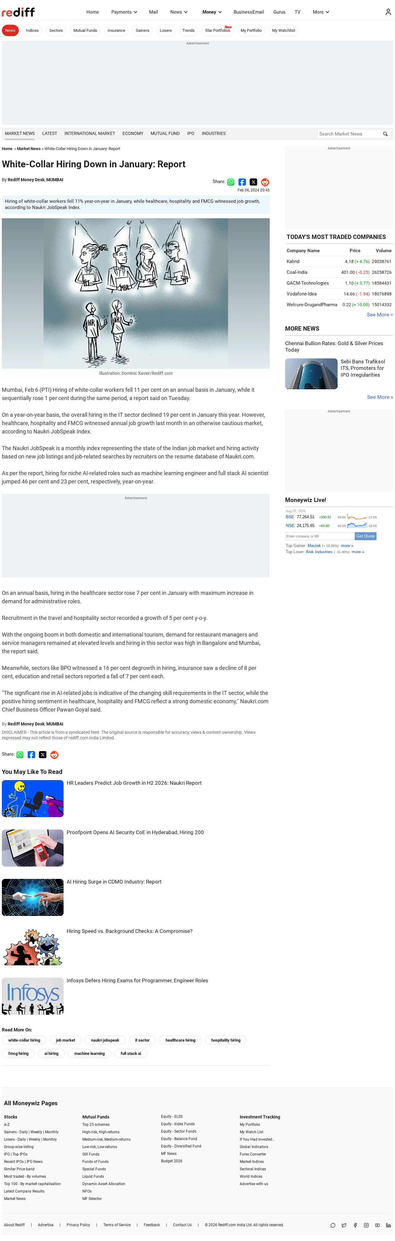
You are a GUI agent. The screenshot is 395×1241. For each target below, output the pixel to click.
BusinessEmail (249, 12)
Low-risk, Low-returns (99, 1147)
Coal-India (297, 272)
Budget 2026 (171, 1161)
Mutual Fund (165, 133)
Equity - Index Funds (178, 1124)
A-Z (7, 1124)
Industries (214, 133)
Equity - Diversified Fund (181, 1146)
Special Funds (94, 1169)
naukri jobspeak (105, 1040)
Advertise (45, 1225)
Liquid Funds (93, 1176)
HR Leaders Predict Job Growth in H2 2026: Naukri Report (134, 783)
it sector (142, 1040)
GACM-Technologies (308, 283)
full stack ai (131, 1053)
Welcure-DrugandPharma (312, 304)
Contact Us (182, 1225)
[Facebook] (355, 1226)
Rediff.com (227, 1225)
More (318, 12)
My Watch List (251, 1132)
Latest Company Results (24, 1191)
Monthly (52, 1132)
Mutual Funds (85, 30)
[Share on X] (344, 1226)
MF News (169, 1153)
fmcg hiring (18, 1053)
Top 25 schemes (96, 1124)
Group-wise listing (19, 1147)
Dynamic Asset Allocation (103, 1184)
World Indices (251, 1176)
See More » (380, 397)
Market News (20, 133)
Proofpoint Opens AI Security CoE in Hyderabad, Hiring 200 (135, 832)
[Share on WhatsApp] (333, 1226)
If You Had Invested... (257, 1139)
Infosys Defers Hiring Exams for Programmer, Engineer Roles (137, 981)
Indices (32, 30)
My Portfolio (251, 30)
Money (209, 12)
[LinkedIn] (388, 1226)
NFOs (87, 1191)
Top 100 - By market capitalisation (32, 1184)
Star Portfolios (217, 30)
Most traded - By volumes (25, 1176)
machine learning (89, 1053)
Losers (166, 30)
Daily (23, 1132)
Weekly (36, 1132)
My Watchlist (283, 30)
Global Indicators (254, 1147)
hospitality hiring (225, 1040)
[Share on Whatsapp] (231, 181)
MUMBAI (54, 179)
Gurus (279, 12)
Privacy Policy (78, 1225)
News (176, 12)
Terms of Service (117, 1225)
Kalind (293, 261)
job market (65, 1040)
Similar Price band (19, 1169)
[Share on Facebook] (242, 181)
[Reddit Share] (263, 181)
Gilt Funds (90, 1154)
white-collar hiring (24, 1040)
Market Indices (252, 1162)
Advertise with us (254, 1184)
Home (92, 12)
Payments (121, 12)
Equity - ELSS (172, 1116)
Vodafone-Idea (302, 294)
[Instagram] (366, 1226)
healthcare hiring (180, 1040)
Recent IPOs (14, 1162)
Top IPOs (20, 1154)
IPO (190, 133)
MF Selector (92, 1199)
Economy (133, 133)
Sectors (56, 30)
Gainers (142, 30)
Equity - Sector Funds (178, 1131)
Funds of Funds (95, 1162)
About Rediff (14, 1225)
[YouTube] (377, 1226)
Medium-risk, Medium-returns (106, 1139)
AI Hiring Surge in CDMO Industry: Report (114, 882)
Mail (153, 12)
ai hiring (51, 1053)
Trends (188, 30)
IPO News (35, 1162)
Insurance (116, 30)
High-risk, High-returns (100, 1132)
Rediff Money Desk (26, 179)
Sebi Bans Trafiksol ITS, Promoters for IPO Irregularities (363, 368)
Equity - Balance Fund (179, 1139)
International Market (89, 133)
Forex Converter (253, 1154)
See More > (380, 315)
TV (298, 12)
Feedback (152, 1225)
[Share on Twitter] (253, 181)
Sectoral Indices (253, 1169)
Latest (49, 133)
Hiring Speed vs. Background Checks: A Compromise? (130, 931)
